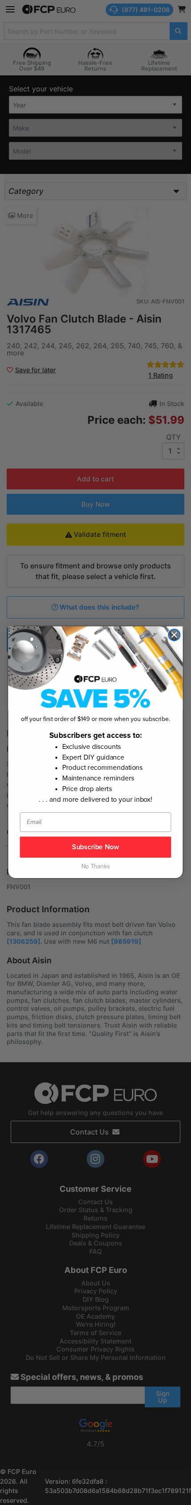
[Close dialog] (174, 635)
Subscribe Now (95, 847)
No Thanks (95, 867)
